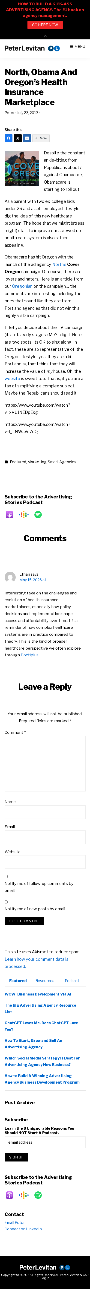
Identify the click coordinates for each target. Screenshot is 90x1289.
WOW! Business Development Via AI (38, 994)
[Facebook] (8, 138)
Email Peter (15, 1222)
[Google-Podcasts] (26, 514)
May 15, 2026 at (32, 580)
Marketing (36, 462)
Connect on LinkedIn (23, 1229)
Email (10, 826)
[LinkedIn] (27, 138)
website (12, 378)
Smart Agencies (62, 462)
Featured (18, 462)
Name (10, 801)
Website (13, 851)
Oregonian (22, 286)
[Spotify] (40, 514)
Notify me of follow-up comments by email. (39, 887)
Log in (45, 1278)
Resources (45, 981)
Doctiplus (30, 655)
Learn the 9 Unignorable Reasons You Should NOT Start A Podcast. (39, 1130)
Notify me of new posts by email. (35, 908)
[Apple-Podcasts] (12, 514)
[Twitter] (18, 138)
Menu (80, 46)
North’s (59, 264)
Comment (15, 732)
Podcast (72, 981)
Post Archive (20, 1102)
